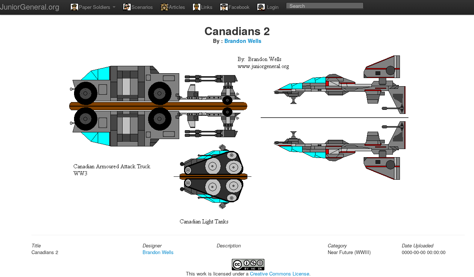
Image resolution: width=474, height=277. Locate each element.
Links (207, 6)
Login (272, 6)
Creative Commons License (279, 273)
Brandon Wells (242, 40)
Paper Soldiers (95, 6)
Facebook (239, 6)
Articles (177, 6)
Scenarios (142, 6)
